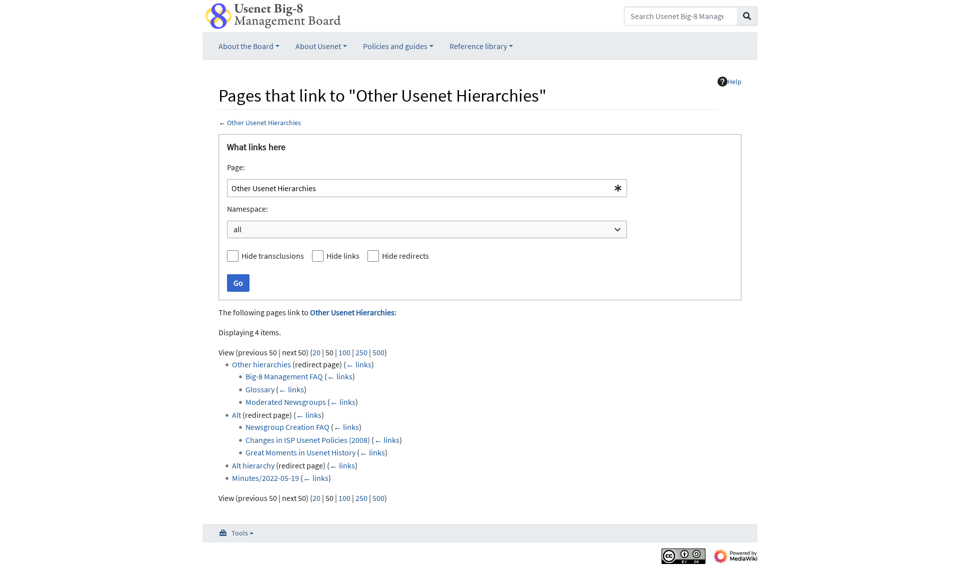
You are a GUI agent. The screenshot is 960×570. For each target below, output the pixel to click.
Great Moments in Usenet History (301, 452)
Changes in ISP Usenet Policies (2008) (308, 440)
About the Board (246, 46)
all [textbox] (238, 229)
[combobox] (427, 188)
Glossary (260, 389)
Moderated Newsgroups (286, 402)
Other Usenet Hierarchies (264, 122)
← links (359, 364)
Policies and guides (395, 46)
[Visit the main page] (273, 15)
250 (362, 352)
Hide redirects (405, 256)
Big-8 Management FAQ (284, 376)
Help (735, 81)
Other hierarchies (261, 364)
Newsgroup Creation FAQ (288, 427)
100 (344, 352)
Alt (236, 415)
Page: (236, 167)
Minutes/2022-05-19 (265, 478)
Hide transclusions (273, 256)
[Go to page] (747, 16)
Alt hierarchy (253, 465)
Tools (240, 532)
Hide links (343, 256)
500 (378, 352)
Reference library (478, 46)
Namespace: (247, 209)
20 (316, 352)
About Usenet (318, 46)
